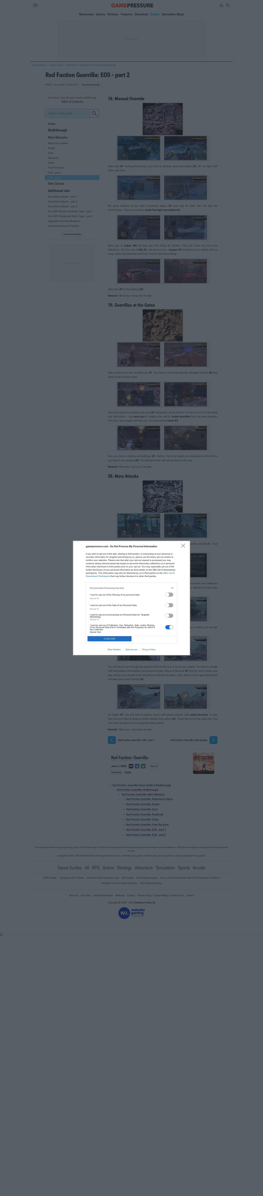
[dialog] (131, 598)
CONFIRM (109, 639)
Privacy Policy (148, 649)
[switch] (169, 595)
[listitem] (131, 588)
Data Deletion (114, 649)
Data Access (131, 649)
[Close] (184, 547)
